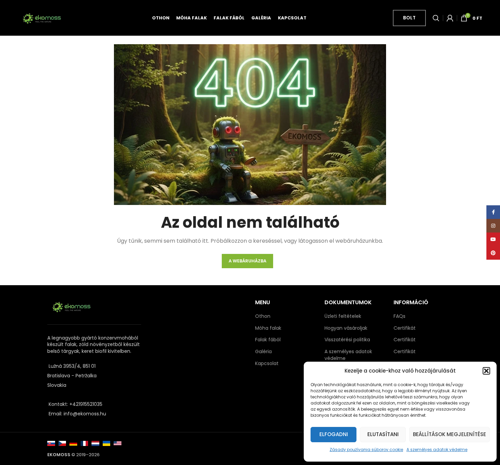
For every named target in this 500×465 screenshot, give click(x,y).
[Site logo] (42, 17)
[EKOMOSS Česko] (62, 443)
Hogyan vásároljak (345, 328)
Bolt (409, 17)
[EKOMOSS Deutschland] (73, 443)
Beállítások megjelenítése (449, 434)
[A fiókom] (450, 18)
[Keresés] (436, 18)
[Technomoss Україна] (107, 443)
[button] (486, 370)
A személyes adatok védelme (436, 449)
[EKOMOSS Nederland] (95, 443)
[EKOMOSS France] (84, 443)
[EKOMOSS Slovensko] (51, 443)
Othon (262, 316)
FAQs (399, 316)
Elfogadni (333, 434)
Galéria (263, 351)
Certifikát (405, 328)
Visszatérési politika (347, 339)
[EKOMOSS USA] (117, 443)
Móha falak (268, 328)
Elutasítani (383, 434)
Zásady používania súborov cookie (366, 449)
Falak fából (268, 340)
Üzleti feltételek (342, 316)
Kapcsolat (267, 363)
